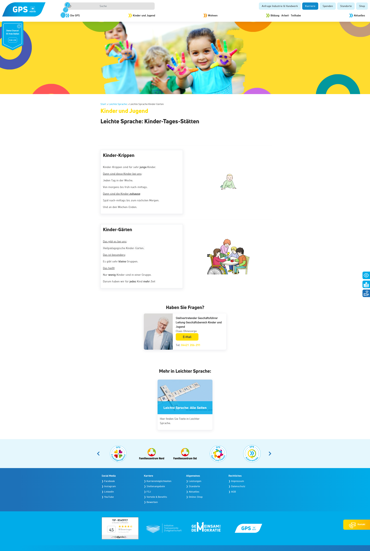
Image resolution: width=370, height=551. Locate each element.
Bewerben (152, 502)
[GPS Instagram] (65, 9)
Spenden (328, 6)
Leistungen (195, 481)
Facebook (109, 481)
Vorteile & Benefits (157, 496)
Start (103, 104)
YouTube (109, 496)
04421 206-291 (190, 345)
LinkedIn (109, 491)
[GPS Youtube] (63, 15)
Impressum (237, 481)
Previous (99, 453)
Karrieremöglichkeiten (159, 481)
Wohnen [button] (213, 15)
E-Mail (187, 337)
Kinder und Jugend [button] (144, 15)
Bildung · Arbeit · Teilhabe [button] (286, 15)
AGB (233, 491)
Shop (362, 6)
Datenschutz (238, 486)
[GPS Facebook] (67, 4)
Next (271, 453)
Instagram (110, 486)
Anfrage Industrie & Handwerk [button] (280, 6)
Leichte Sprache (118, 104)
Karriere (310, 6)
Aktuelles (359, 15)
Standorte (346, 6)
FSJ (149, 491)
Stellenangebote (156, 486)
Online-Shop (196, 496)
